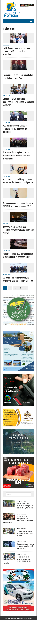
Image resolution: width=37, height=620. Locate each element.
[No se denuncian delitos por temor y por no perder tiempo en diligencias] (18, 173)
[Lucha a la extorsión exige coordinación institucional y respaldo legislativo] (18, 92)
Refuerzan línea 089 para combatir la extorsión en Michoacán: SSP (18, 255)
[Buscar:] (18, 494)
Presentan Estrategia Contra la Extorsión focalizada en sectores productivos (16, 155)
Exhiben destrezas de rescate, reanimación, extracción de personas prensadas (17, 560)
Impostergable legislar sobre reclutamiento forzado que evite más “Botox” (18, 230)
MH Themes (29, 618)
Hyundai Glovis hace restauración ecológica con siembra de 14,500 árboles (25, 506)
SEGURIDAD (6, 45)
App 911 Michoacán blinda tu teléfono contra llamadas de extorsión (15, 128)
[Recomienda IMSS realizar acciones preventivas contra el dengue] (9, 533)
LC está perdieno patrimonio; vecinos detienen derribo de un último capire (25, 546)
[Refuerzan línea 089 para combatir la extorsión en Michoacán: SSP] (18, 247)
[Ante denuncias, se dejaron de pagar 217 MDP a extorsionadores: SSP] (18, 197)
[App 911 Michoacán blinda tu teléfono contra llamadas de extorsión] (18, 119)
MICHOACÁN (6, 72)
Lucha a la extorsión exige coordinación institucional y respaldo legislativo (18, 101)
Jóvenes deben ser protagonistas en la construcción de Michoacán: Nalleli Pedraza (18, 519)
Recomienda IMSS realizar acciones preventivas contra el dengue (25, 533)
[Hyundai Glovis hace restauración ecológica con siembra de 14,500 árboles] (9, 506)
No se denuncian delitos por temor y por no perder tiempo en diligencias (18, 180)
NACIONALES (6, 274)
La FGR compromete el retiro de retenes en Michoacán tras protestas (16, 51)
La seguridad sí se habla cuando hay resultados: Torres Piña (18, 76)
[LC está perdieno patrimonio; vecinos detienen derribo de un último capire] (9, 546)
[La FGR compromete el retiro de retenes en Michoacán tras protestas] (18, 42)
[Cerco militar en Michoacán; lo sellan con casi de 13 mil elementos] (18, 271)
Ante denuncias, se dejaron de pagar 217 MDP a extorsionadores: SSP (18, 204)
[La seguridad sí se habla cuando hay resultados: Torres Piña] (18, 69)
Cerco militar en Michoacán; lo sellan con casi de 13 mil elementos (18, 279)
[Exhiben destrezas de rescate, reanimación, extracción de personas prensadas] (9, 559)
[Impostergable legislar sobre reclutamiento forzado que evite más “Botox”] (18, 220)
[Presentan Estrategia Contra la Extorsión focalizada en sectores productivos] (18, 146)
